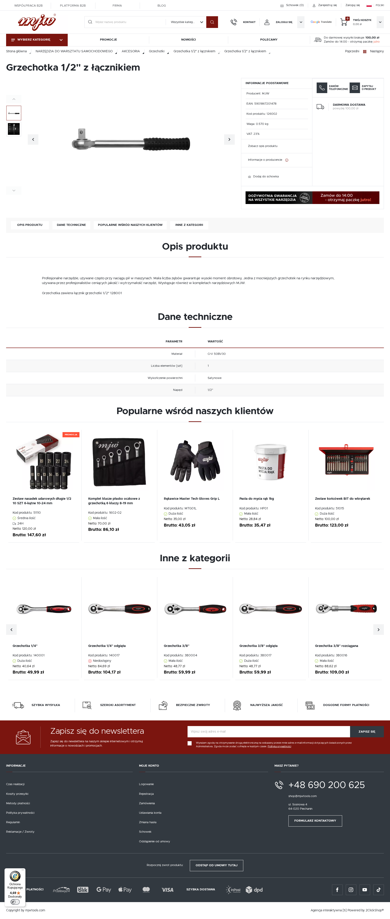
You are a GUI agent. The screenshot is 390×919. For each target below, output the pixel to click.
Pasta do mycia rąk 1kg (256, 498)
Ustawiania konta (150, 812)
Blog (162, 5)
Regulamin (13, 822)
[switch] (15, 902)
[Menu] (23, 871)
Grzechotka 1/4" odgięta (107, 646)
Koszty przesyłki (17, 794)
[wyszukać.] (212, 22)
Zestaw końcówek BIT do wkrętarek (342, 498)
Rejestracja (146, 794)
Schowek (145, 831)
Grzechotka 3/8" (176, 646)
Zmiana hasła (147, 822)
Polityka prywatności (20, 812)
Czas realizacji (15, 784)
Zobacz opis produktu (262, 146)
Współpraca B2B (28, 5)
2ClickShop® (375, 910)
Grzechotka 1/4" (25, 646)
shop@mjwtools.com (302, 796)
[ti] (345, 910)
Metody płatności (18, 803)
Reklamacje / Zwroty (20, 831)
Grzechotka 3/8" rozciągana (336, 646)
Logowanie (146, 784)
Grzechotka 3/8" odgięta (258, 646)
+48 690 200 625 (326, 785)
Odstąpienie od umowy (154, 841)
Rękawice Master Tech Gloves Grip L (192, 498)
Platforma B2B (73, 5)
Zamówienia (147, 803)
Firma (117, 5)
